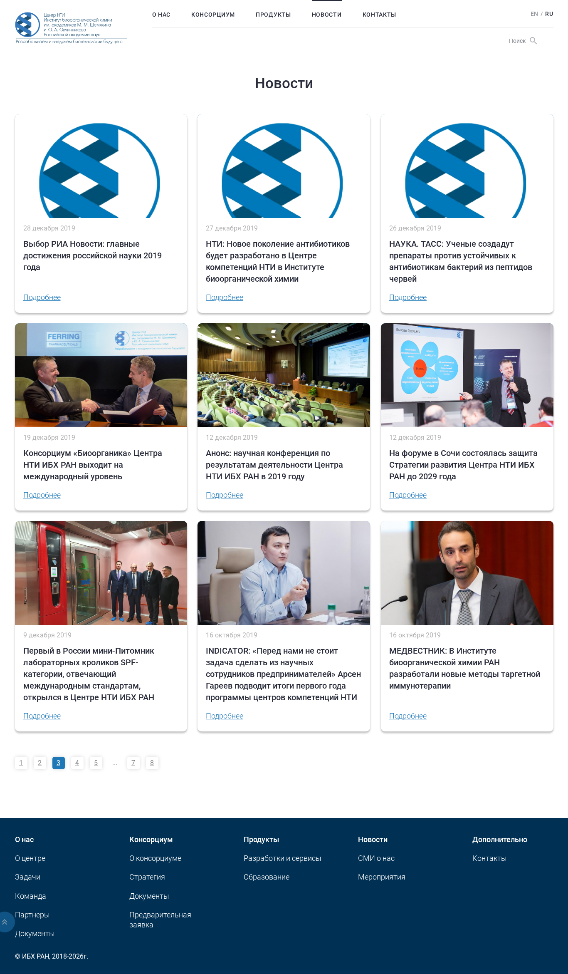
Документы (35, 933)
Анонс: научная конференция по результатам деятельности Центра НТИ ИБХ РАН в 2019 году (274, 464)
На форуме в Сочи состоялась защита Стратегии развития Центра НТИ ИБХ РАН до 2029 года (463, 464)
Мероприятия (381, 876)
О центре (30, 858)
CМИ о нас (376, 858)
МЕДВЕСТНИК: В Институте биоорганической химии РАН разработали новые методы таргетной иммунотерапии (464, 668)
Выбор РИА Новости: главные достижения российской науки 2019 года (92, 255)
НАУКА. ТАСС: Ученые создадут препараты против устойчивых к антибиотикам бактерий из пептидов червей (460, 261)
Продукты (273, 14)
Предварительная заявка (160, 919)
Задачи (27, 876)
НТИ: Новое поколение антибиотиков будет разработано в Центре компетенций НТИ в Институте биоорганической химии (278, 261)
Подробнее (42, 297)
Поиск (517, 40)
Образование (266, 876)
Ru (549, 14)
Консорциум (213, 14)
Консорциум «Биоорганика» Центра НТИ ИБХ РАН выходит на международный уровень (92, 464)
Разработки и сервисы (282, 858)
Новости (327, 14)
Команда (30, 896)
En (534, 14)
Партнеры (32, 914)
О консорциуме (155, 858)
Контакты (380, 14)
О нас (161, 14)
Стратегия (147, 876)
